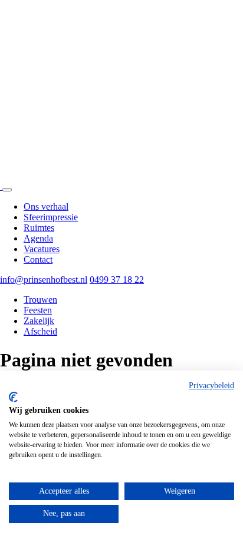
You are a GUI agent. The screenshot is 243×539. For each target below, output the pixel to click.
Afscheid (40, 331)
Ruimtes (39, 228)
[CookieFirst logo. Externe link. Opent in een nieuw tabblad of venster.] (13, 397)
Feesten (38, 310)
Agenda (38, 238)
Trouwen (40, 300)
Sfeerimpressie (51, 217)
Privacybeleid (211, 385)
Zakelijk (39, 321)
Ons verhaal (46, 206)
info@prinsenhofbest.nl (43, 280)
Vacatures (42, 249)
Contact (38, 259)
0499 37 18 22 (117, 280)
